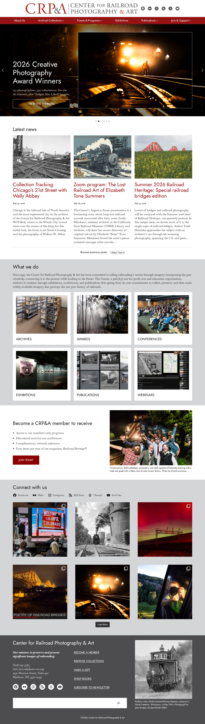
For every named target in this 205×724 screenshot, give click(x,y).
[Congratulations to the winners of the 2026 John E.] (102, 592)
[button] (96, 121)
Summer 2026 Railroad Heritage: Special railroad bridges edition (162, 190)
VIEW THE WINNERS (41, 104)
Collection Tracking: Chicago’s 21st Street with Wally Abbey (40, 190)
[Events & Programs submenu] (101, 20)
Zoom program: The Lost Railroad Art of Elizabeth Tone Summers (100, 190)
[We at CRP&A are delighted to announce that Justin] (165, 592)
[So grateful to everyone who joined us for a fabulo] (40, 529)
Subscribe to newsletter (92, 687)
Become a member (86, 652)
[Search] (118, 703)
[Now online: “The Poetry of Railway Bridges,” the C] (40, 592)
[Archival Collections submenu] (63, 20)
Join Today (26, 460)
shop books (82, 679)
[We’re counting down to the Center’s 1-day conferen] (165, 529)
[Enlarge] (188, 644)
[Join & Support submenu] (190, 20)
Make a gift (82, 670)
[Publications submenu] (157, 20)
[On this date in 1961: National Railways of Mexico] (102, 529)
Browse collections (89, 661)
